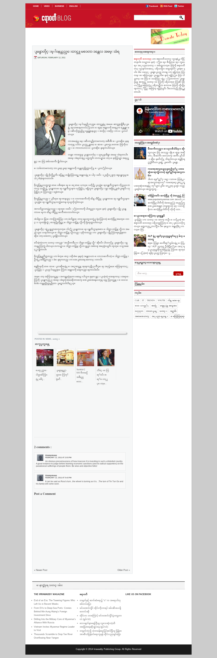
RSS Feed (168, 6)
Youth (161, 300)
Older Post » (123, 570)
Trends (151, 300)
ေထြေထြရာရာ (177, 316)
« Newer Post (40, 570)
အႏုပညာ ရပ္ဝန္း (160, 316)
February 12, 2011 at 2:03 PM (58, 457)
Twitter (181, 6)
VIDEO (47, 6)
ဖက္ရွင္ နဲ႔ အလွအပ (168, 306)
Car (137, 300)
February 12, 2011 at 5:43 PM (58, 478)
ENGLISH (73, 6)
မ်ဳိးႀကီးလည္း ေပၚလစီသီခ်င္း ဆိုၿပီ (167, 148)
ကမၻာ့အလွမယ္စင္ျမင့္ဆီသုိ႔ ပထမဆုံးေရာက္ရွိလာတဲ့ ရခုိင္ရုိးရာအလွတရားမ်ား (168, 172)
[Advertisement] (82, 87)
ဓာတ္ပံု (154, 306)
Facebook (154, 6)
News (49, 339)
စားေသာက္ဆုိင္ (142, 306)
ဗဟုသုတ (139, 311)
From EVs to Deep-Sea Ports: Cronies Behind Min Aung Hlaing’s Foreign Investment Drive (53, 611)
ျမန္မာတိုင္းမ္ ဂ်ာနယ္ (78, 124)
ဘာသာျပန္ (151, 311)
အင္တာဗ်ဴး (173, 311)
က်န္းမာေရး (174, 300)
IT (143, 300)
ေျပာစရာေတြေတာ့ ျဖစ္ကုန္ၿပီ (149, 215)
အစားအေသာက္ (142, 316)
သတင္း (56, 339)
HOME (36, 6)
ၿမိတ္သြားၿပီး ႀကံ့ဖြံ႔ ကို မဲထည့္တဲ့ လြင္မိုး (168, 195)
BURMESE (59, 6)
